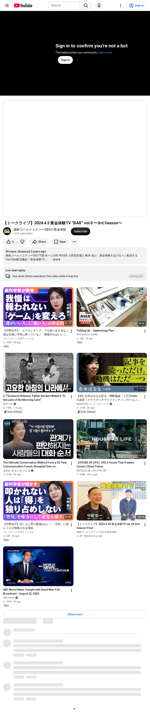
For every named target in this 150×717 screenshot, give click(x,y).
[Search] (85, 5)
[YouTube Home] (23, 5)
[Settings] (120, 5)
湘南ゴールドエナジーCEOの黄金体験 (39, 229)
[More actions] (74, 242)
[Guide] (7, 5)
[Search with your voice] (99, 5)
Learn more (105, 52)
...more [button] (55, 259)
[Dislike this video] (22, 242)
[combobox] (65, 5)
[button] (75, 273)
